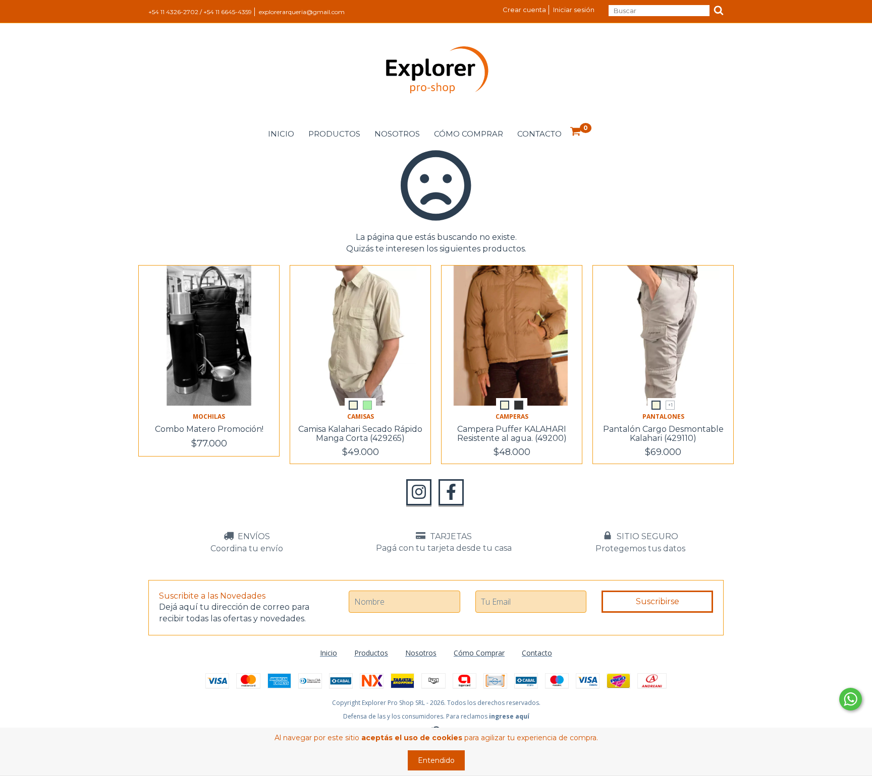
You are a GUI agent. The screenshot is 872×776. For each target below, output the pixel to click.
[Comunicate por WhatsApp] (850, 699)
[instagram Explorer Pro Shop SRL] (418, 492)
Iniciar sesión (573, 10)
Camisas (360, 416)
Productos (334, 134)
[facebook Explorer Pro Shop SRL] (451, 492)
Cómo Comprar (468, 134)
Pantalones (663, 416)
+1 (670, 405)
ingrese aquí (509, 716)
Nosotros (397, 134)
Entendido (436, 760)
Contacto (539, 134)
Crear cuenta (524, 10)
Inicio (281, 134)
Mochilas (209, 416)
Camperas (512, 416)
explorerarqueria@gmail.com (302, 12)
